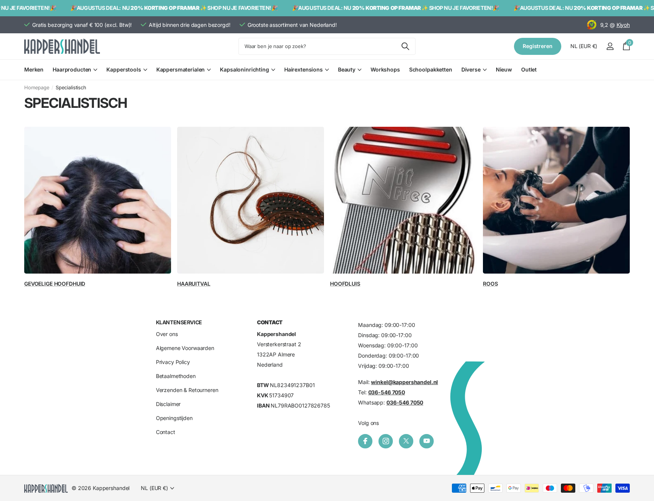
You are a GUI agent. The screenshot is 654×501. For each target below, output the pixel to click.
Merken (34, 69)
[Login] (610, 46)
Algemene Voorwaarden (185, 348)
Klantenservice (179, 322)
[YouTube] (426, 441)
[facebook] (365, 441)
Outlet (529, 69)
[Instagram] (385, 441)
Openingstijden (174, 418)
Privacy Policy (173, 362)
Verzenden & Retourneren (187, 390)
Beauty (346, 69)
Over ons (167, 334)
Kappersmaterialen (180, 69)
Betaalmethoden (176, 376)
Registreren (537, 46)
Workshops (385, 69)
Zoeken (405, 46)
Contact (165, 432)
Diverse (471, 69)
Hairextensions (303, 69)
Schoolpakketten (430, 69)
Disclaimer (168, 404)
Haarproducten (72, 69)
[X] (406, 441)
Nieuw (504, 69)
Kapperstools (123, 69)
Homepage (37, 87)
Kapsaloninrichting (244, 69)
